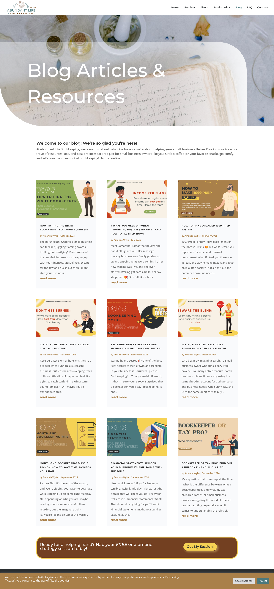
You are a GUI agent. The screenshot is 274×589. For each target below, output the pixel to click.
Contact (262, 7)
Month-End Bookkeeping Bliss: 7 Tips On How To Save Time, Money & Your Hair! (65, 467)
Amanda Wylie (50, 235)
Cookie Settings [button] (243, 580)
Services (190, 7)
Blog (238, 7)
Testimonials (222, 7)
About (204, 7)
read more (48, 278)
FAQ (249, 7)
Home (175, 7)
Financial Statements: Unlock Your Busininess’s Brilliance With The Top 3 (137, 467)
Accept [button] (263, 580)
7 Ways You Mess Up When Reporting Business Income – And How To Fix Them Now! (136, 229)
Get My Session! (200, 547)
